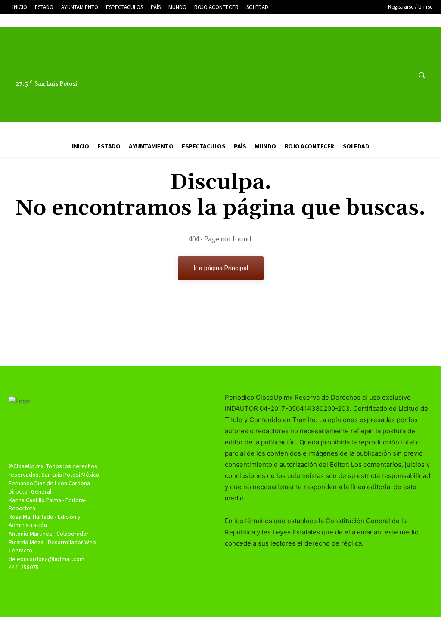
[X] (387, 74)
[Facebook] (371, 74)
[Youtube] (403, 74)
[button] (421, 75)
